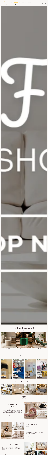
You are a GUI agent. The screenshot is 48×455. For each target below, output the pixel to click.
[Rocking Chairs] (39, 340)
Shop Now (3, 377)
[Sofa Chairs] (8, 340)
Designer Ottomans (24, 348)
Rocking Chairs (40, 348)
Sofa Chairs (8, 348)
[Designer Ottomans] (24, 340)
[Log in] (44, 3)
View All (24, 397)
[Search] (42, 3)
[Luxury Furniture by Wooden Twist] (24, 165)
